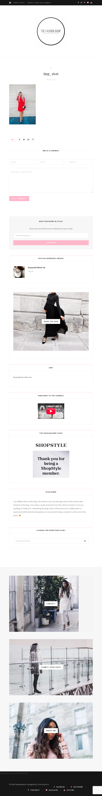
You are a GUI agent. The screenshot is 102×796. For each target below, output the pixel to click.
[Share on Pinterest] (33, 139)
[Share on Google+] (28, 139)
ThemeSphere (43, 784)
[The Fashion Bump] (51, 32)
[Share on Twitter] (24, 139)
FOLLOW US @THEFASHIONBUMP (12, 776)
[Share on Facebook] (19, 139)
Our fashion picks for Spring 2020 (43, 3)
